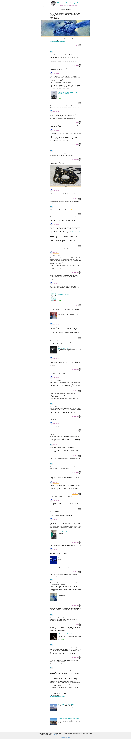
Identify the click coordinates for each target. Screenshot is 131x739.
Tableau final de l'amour (64, 531)
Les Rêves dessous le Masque (58, 41)
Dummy (60, 557)
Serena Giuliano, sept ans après (66, 704)
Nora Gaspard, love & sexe (64, 348)
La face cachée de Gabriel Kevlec (66, 633)
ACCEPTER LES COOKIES (66, 737)
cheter (60, 98)
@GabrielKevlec (68, 38)
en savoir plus (54, 734)
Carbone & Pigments (63, 312)
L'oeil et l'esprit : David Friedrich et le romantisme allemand (67, 93)
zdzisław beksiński (63, 594)
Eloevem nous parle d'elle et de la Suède (68, 718)
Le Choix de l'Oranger (63, 294)
